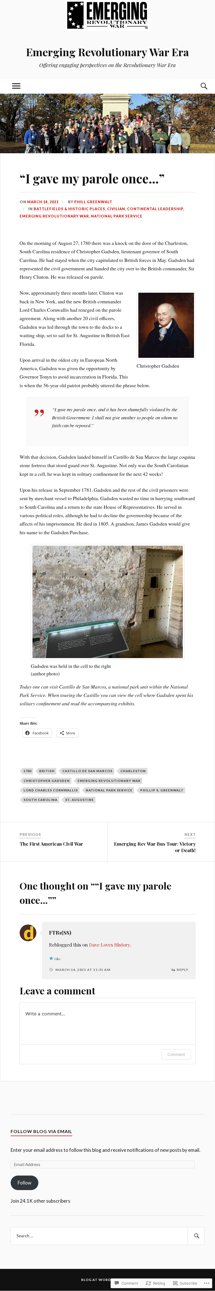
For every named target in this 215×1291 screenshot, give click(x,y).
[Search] (198, 86)
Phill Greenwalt (93, 202)
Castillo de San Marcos (87, 771)
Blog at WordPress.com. (107, 1280)
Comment (176, 1054)
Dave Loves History (109, 945)
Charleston (133, 771)
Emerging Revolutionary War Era (107, 52)
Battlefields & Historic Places (69, 209)
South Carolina (40, 799)
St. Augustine (79, 799)
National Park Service (116, 216)
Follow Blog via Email (41, 1131)
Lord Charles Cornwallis (51, 790)
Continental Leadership (155, 209)
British (47, 771)
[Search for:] (107, 1236)
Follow (24, 1183)
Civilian (116, 209)
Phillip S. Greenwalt (161, 790)
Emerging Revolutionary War (54, 216)
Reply (182, 970)
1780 (27, 771)
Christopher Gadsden (47, 780)
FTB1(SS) (60, 932)
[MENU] (16, 86)
